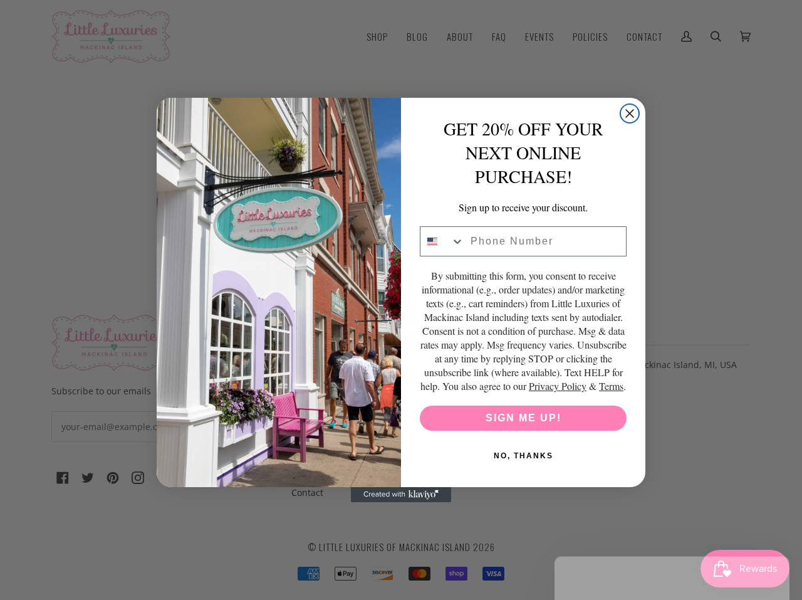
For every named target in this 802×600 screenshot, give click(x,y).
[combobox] (442, 241)
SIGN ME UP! (523, 418)
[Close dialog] (629, 113)
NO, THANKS (523, 455)
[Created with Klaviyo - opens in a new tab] (401, 494)
